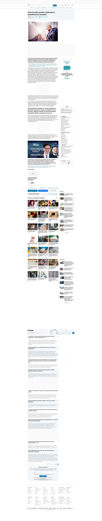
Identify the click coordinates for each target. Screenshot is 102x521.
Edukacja (67, 7)
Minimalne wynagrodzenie (62, 499)
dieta (34, 185)
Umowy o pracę (63, 134)
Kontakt (61, 508)
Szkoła (36, 499)
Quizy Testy (62, 155)
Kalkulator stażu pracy (54, 502)
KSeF (71, 7)
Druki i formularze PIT (64, 140)
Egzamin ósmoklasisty (38, 504)
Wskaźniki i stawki (61, 497)
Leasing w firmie (53, 492)
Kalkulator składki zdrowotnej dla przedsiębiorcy (65, 118)
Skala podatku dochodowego (62, 503)
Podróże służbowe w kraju (62, 498)
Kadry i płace (29, 502)
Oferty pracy (68, 504)
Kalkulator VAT (63, 130)
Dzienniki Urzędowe (45, 500)
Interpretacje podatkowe (64, 156)
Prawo (49, 7)
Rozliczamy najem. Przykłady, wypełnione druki (67, 75)
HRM (36, 493)
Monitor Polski (45, 499)
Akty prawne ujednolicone (46, 502)
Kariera (54, 508)
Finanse (29, 499)
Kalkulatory (64, 116)
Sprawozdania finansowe (62, 492)
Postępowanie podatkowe (64, 139)
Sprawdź (67, 78)
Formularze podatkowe (69, 502)
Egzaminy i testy (37, 501)
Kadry (36, 7)
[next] (57, 464)
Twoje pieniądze (53, 7)
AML (59, 493)
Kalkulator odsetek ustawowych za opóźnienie (66, 125)
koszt (31, 185)
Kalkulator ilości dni (63, 128)
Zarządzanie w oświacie (38, 502)
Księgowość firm (30, 487)
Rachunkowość (63, 138)
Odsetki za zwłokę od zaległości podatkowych (65, 148)
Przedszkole (37, 498)
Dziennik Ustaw (45, 498)
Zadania (29, 500)
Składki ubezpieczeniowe (62, 500)
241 (55, 464)
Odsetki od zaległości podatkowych (66, 127)
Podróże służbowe (61, 501)
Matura (36, 503)
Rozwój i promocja (30, 501)
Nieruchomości (62, 7)
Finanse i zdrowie (53, 493)
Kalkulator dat (63, 129)
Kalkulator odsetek (53, 501)
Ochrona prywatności (34, 508)
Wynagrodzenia (63, 137)
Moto (58, 7)
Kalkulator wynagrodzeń (64, 121)
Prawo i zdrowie (45, 494)
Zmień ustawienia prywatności (43, 508)
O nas (28, 508)
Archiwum (68, 499)
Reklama (64, 508)
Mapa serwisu (69, 508)
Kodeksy (44, 503)
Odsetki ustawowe (61, 502)
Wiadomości (29, 503)
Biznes (39, 7)
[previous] (47, 464)
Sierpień (68, 160)
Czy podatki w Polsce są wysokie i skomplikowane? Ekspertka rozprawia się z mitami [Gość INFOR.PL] (67, 110)
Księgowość (31, 7)
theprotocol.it (68, 503)
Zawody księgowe (30, 492)
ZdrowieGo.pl (68, 498)
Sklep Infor (44, 493)
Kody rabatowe (68, 500)
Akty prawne (45, 497)
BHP (36, 492)
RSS (57, 508)
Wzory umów (68, 501)
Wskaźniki (64, 144)
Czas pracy (62, 133)
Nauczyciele (36, 500)
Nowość (67, 72)
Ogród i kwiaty (68, 492)
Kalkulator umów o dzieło (64, 123)
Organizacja (29, 498)
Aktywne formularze (66, 132)
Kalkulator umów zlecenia (64, 122)
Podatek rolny (63, 154)
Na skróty (68, 497)
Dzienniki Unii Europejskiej (46, 501)
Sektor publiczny (44, 7)
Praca (44, 492)
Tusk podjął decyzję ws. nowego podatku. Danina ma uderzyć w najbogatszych (66, 112)
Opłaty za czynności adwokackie (65, 150)
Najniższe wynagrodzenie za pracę (66, 149)
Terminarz (64, 160)
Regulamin (50, 508)
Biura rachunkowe (61, 487)
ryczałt (29, 185)
